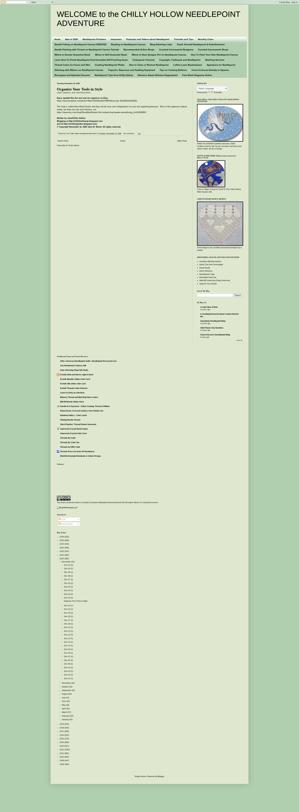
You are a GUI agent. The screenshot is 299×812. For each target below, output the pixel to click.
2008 (62, 764)
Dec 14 (67, 631)
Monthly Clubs (206, 39)
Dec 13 (67, 635)
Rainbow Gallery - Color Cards (73, 415)
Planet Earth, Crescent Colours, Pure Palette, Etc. (82, 411)
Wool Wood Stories (83, 93)
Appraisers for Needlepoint (221, 65)
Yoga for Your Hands (208, 284)
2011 (62, 753)
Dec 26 (67, 583)
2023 (62, 548)
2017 (62, 731)
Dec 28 (67, 576)
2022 (62, 551)
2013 (62, 746)
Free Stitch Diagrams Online (197, 75)
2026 (62, 537)
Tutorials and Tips (183, 39)
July (64, 698)
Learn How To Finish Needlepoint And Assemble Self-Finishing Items (91, 60)
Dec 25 (67, 587)
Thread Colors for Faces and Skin (72, 65)
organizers (67, 93)
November (66, 683)
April (64, 709)
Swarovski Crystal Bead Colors (74, 429)
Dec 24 (67, 590)
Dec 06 (67, 660)
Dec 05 (67, 664)
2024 (62, 544)
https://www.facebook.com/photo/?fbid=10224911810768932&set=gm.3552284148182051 (97, 101)
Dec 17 (67, 620)
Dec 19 (67, 613)
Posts (63, 519)
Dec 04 (67, 668)
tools (73, 93)
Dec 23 (67, 594)
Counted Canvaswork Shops (213, 49)
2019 (62, 724)
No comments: (129, 133)
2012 (62, 750)
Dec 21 (67, 605)
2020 (62, 559)
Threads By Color (68, 438)
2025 (62, 540)
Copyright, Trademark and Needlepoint (179, 60)
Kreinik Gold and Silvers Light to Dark (76, 375)
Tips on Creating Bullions (173, 70)
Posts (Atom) (73, 145)
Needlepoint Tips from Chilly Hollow (114, 75)
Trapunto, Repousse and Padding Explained (131, 70)
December (66, 562)
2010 (62, 757)
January (65, 719)
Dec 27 (67, 579)
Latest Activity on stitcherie (72, 393)
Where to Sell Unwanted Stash (111, 54)
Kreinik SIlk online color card (72, 384)
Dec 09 (67, 649)
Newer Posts (63, 141)
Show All (239, 340)
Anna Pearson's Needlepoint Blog (215, 335)
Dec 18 (67, 616)
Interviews (116, 39)
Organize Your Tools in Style (80, 89)
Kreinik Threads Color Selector (74, 388)
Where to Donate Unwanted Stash (72, 54)
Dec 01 (67, 678)
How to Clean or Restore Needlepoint (149, 65)
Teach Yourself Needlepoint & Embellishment (201, 44)
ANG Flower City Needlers (211, 328)
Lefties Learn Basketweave (187, 65)
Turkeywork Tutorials (143, 60)
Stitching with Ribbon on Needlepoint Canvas (79, 70)
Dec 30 (67, 569)
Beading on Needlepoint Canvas (128, 44)
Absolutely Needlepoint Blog (212, 321)
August (65, 694)
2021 (62, 555)
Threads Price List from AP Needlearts (77, 451)
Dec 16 (67, 624)
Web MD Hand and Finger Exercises (214, 280)
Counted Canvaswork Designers (176, 49)
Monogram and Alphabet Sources (72, 75)
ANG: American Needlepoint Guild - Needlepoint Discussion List (88, 361)
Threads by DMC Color (70, 447)
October (65, 687)
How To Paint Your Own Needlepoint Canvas (214, 54)
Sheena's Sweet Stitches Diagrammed (158, 75)
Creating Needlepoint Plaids (110, 65)
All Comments (66, 524)
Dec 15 (67, 627)
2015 (62, 739)
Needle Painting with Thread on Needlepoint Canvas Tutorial (87, 49)
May (64, 705)
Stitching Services (214, 60)
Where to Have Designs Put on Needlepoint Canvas (159, 54)
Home (57, 39)
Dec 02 (67, 675)
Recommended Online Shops (138, 49)
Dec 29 (67, 572)
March (65, 712)
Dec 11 (67, 642)
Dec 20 (67, 609)
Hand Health (204, 268)
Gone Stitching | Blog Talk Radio (74, 370)
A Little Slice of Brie (209, 307)
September (67, 690)
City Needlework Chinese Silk (73, 366)
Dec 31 (67, 565)
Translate (218, 92)
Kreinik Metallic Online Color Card (75, 379)
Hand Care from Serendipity (211, 264)
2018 (62, 728)
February (66, 716)
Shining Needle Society (70, 420)
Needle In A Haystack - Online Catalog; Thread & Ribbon (85, 406)
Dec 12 (67, 638)
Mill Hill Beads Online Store (72, 402)
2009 (62, 760)
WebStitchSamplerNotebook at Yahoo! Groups (80, 456)
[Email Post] (138, 133)
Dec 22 (67, 598)
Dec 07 (67, 656)
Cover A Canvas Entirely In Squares (210, 70)
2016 (62, 735)
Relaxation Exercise (207, 277)
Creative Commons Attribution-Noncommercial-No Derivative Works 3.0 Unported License (120, 502)
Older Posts (182, 141)
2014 (62, 742)
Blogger (161, 776)
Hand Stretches (205, 271)
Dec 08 (67, 653)
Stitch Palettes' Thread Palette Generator (78, 424)
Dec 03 (67, 671)
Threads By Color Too (69, 442)
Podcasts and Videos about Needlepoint (147, 39)
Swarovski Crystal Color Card (73, 433)
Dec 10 (67, 646)
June (64, 701)
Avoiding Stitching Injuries (210, 261)
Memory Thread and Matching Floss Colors (79, 397)
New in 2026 (71, 39)
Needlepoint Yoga (207, 274)
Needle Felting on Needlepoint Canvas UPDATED (80, 44)
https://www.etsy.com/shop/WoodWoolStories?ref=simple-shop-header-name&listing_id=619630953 (101, 112)
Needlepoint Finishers (94, 39)
